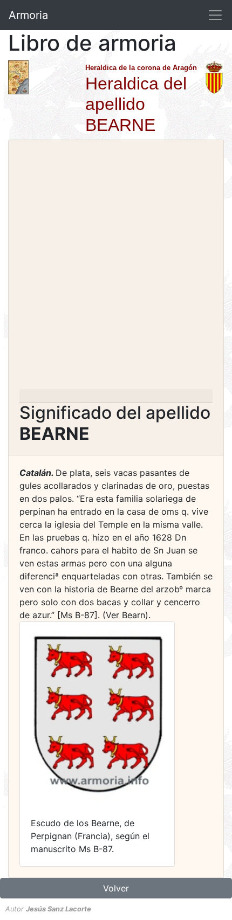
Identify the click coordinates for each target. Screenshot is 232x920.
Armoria (28, 15)
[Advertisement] (116, 268)
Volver (116, 888)
